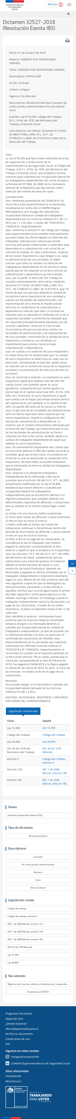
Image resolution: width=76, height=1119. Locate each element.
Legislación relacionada (23, 711)
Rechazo (38, 872)
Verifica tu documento (19, 1033)
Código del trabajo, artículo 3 (22, 916)
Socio (38, 880)
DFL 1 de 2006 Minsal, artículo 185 (54, 781)
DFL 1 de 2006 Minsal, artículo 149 (54, 771)
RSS (8, 1044)
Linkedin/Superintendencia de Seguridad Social (40, 1063)
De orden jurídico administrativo (38, 864)
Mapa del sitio (14, 1018)
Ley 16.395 (48, 728)
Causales (38, 856)
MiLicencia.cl (13, 1081)
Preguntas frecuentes (19, 1013)
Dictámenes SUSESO (38, 991)
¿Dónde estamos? (16, 1023)
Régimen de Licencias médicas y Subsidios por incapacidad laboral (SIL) (39, 984)
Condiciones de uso (18, 1039)
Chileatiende (13, 1076)
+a (73, 564)
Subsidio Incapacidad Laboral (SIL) (25, 815)
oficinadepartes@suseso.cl (22, 1029)
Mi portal (52, 4)
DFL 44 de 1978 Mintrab (51, 750)
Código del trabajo (53, 735)
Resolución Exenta (38, 836)
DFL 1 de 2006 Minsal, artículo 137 (25, 923)
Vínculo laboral (38, 887)
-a (73, 571)
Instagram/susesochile (25, 1056)
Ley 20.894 (48, 741)
